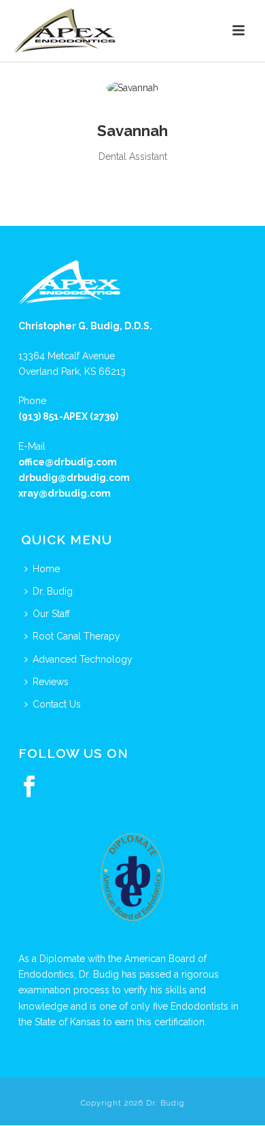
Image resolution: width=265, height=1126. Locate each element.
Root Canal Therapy (76, 636)
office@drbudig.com (67, 462)
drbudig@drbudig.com (74, 477)
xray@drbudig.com (64, 493)
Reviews (51, 681)
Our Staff (51, 613)
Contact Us (57, 704)
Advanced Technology (82, 659)
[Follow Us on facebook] (29, 787)
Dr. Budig (53, 591)
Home (46, 568)
